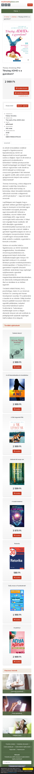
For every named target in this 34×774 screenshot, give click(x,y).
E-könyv (6, 17)
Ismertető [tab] (7, 143)
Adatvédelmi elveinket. (12, 772)
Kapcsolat (12, 749)
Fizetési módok (10, 744)
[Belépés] (2, 5)
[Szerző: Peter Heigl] (17, 558)
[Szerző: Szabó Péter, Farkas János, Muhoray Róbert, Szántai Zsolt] (17, 516)
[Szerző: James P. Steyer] (17, 600)
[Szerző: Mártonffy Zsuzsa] (17, 474)
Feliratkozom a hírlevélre (17, 766)
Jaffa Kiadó (9, 124)
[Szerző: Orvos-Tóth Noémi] (17, 348)
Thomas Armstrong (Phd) (11, 68)
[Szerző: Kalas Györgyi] (17, 642)
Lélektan (14, 17)
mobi (26, 106)
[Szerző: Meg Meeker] (17, 432)
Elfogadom (28, 769)
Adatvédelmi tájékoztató (22, 747)
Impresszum (21, 749)
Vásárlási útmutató (22, 744)
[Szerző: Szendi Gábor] (17, 390)
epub (20, 106)
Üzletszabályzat (8, 747)
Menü (16, 11)
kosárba (17, 367)
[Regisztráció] (5, 5)
